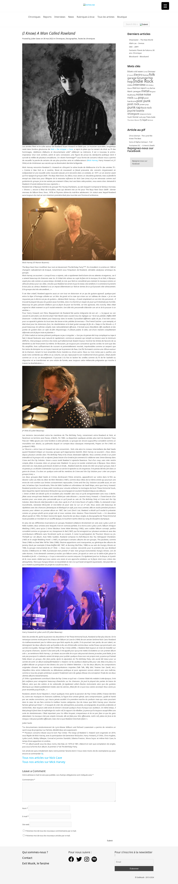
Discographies (71, 38)
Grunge (142, 78)
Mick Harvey (92, 160)
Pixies (136, 98)
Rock (143, 107)
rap (138, 107)
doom (131, 75)
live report (141, 88)
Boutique (122, 16)
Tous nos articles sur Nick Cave (42, 758)
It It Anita (149, 85)
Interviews (59, 16)
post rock (133, 104)
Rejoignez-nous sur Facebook (140, 149)
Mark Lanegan (134, 91)
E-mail (25, 816)
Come (145, 72)
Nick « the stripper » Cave (62, 149)
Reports (47, 16)
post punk (143, 101)
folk (152, 74)
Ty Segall (143, 120)
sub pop (142, 117)
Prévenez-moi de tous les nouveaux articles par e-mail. (47, 835)
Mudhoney (131, 95)
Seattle (140, 110)
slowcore (143, 114)
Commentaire (28, 779)
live (134, 87)
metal (145, 91)
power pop (144, 104)
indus (130, 85)
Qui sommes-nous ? (35, 852)
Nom (25, 808)
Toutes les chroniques (86, 38)
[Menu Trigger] (165, 6)
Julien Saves (35, 38)
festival (146, 75)
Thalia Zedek (150, 117)
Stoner (135, 117)
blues (130, 71)
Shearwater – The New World (141, 40)
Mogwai (152, 91)
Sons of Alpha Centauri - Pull (140, 142)
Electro (138, 75)
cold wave (138, 71)
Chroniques (34, 16)
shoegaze (133, 113)
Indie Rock (143, 81)
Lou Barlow (151, 88)
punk (131, 107)
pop (141, 97)
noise (139, 94)
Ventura (150, 120)
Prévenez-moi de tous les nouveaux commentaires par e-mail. (50, 831)
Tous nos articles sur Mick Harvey (43, 762)
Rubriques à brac (86, 16)
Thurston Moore (133, 120)
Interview (139, 85)
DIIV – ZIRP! (134, 47)
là (42, 753)
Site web (25, 824)
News (71, 16)
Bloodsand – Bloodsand (139, 56)
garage (131, 78)
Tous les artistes (105, 16)
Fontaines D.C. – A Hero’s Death (142, 145)
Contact (27, 858)
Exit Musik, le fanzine (35, 863)
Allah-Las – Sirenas (136, 43)
